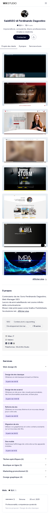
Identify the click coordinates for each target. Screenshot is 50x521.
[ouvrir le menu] (45, 3)
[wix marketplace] (10, 3)
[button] (25, 65)
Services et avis (35, 46)
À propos (22, 46)
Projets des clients (8, 46)
